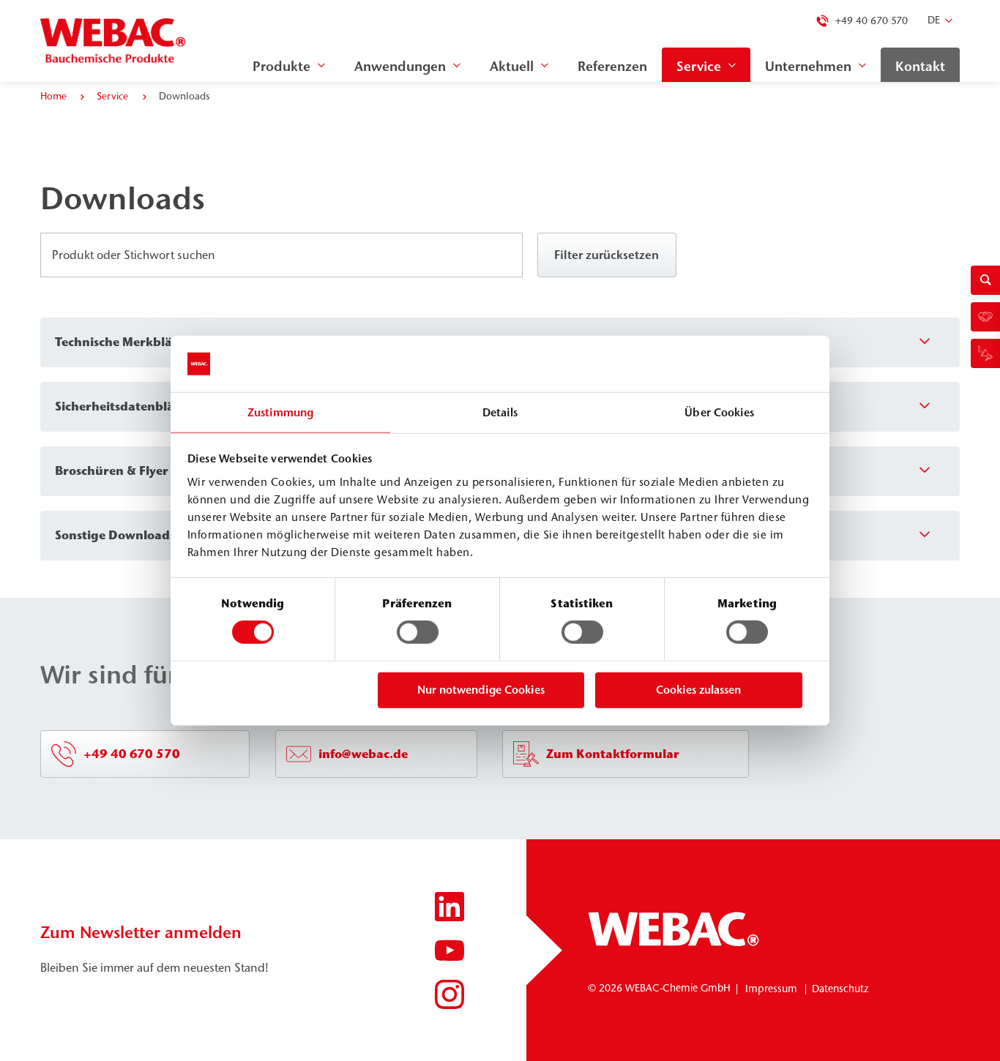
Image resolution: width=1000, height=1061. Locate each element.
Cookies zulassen (698, 690)
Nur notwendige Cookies (481, 690)
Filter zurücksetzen (606, 254)
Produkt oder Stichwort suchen (136, 256)
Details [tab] (500, 412)
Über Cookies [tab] (719, 412)
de (934, 20)
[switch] (418, 632)
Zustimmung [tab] (280, 412)
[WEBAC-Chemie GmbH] (113, 41)
